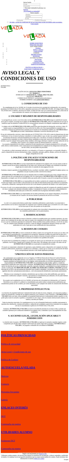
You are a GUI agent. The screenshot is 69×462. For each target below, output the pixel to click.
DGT (3, 416)
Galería (4, 400)
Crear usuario (34, 24)
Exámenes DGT (8, 441)
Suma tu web (42, 454)
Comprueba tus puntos (11, 424)
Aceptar (66, 459)
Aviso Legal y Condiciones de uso (16, 352)
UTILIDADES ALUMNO (16, 432)
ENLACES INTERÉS (14, 407)
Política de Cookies (9, 359)
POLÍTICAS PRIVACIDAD (18, 335)
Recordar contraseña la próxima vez (35, 8)
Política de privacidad (10, 344)
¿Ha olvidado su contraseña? (31, 11)
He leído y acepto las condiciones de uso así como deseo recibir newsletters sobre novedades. (36, 22)
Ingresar (25, 9)
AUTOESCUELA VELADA (18, 367)
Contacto (5, 384)
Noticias (4, 376)
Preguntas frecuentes (10, 392)
